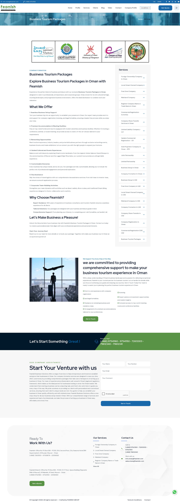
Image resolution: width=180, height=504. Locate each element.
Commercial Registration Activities (130, 113)
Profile (78, 8)
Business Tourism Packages (131, 239)
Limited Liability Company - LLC (131, 131)
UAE (154, 2)
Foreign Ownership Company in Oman (131, 78)
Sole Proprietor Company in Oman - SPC (131, 148)
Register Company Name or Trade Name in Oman (131, 105)
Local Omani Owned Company (132, 85)
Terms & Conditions (134, 500)
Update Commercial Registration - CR (128, 139)
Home (70, 8)
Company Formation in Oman (131, 174)
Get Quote (165, 8)
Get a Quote (37, 483)
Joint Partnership (127, 155)
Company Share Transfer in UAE (131, 214)
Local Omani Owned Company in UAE (132, 193)
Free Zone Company (128, 91)
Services (86, 8)
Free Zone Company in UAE (131, 186)
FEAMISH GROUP (73, 500)
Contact (118, 8)
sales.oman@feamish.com (134, 461)
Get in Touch (90, 319)
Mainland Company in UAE (130, 201)
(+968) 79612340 (131, 452)
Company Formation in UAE (131, 207)
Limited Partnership (128, 161)
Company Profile (131, 8)
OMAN (159, 2)
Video (110, 8)
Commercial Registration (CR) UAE (131, 232)
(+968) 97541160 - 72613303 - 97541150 (136, 448)
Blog (103, 8)
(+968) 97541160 (30, 2)
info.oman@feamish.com (10, 2)
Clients (95, 8)
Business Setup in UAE (129, 180)
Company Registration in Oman (130, 223)
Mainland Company (128, 97)
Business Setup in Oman (130, 168)
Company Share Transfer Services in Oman (130, 122)
